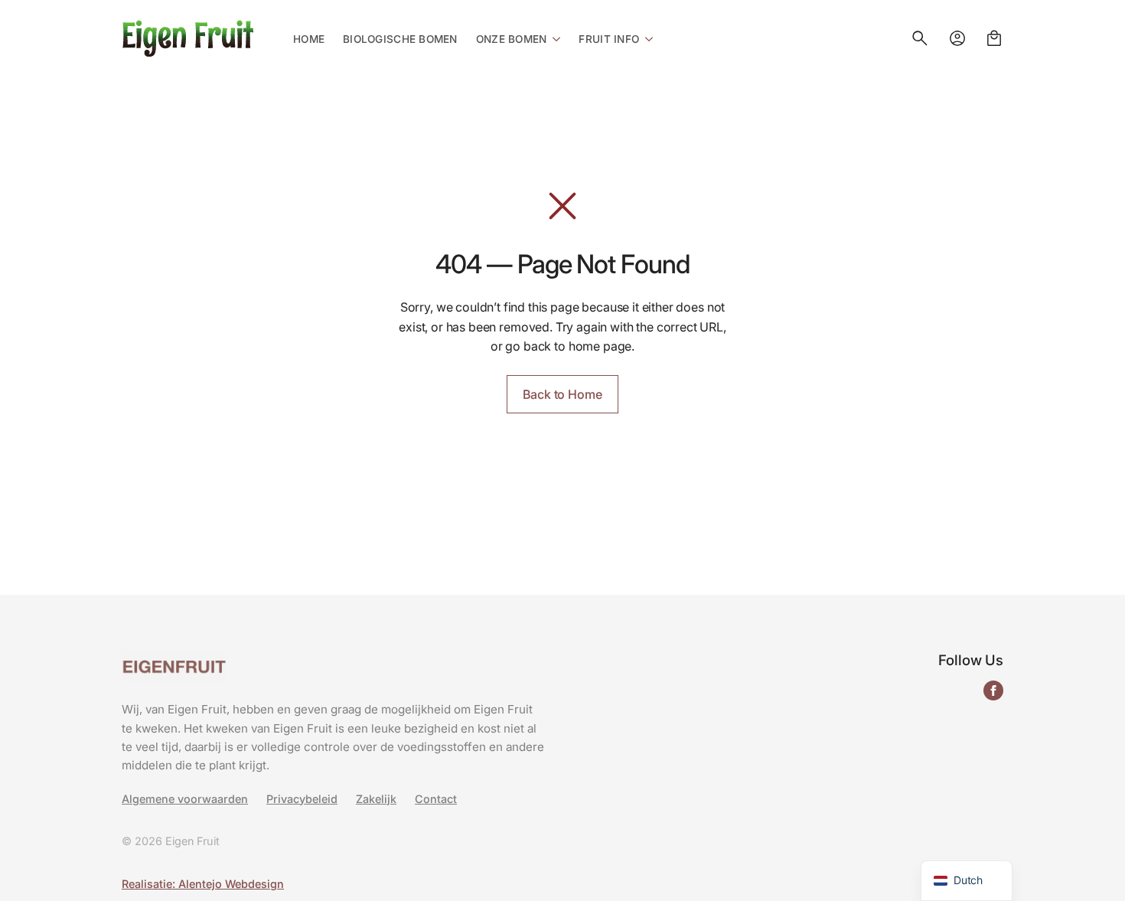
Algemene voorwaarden (185, 799)
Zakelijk (376, 799)
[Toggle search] (920, 38)
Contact (436, 799)
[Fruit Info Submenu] (646, 38)
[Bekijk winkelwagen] (994, 38)
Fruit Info (609, 39)
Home (308, 39)
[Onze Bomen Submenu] (553, 38)
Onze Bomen (511, 39)
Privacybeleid (302, 799)
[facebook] (993, 690)
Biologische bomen (400, 39)
